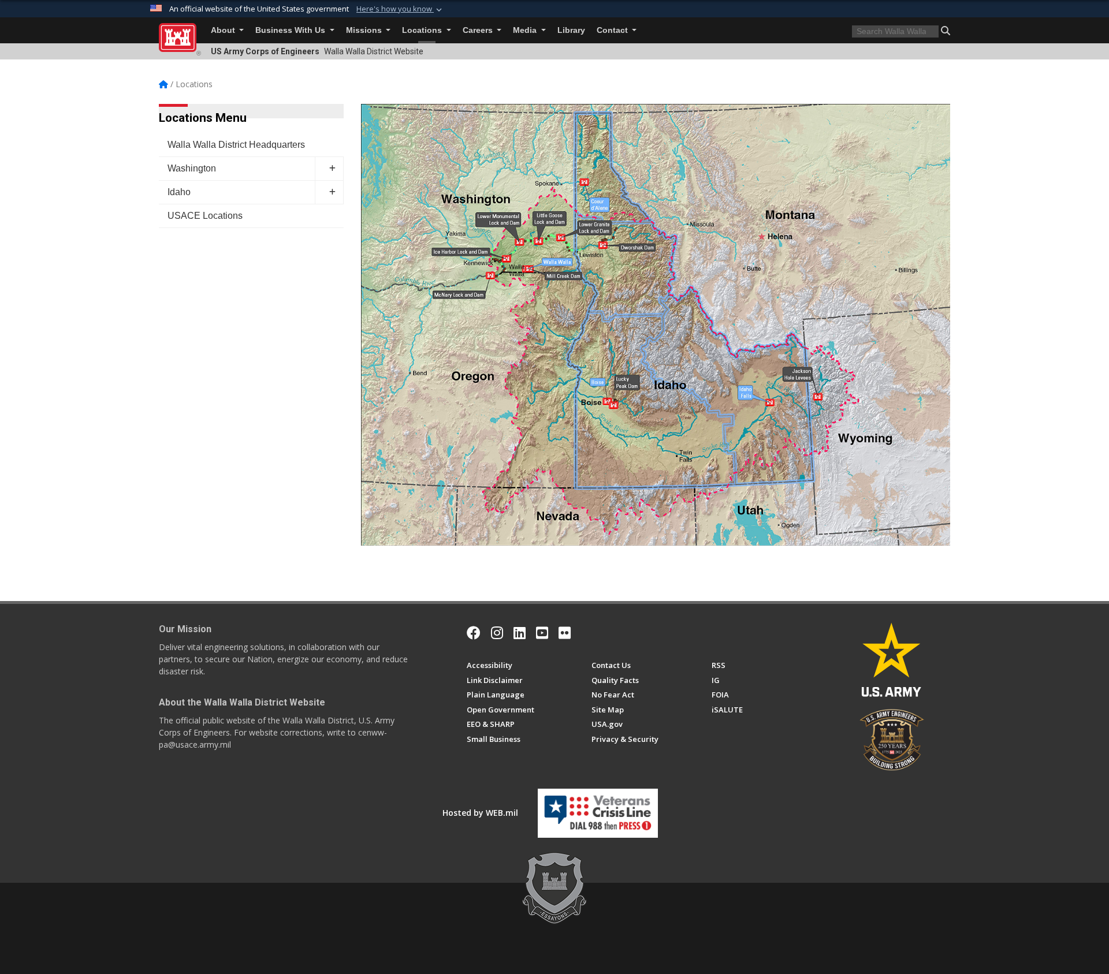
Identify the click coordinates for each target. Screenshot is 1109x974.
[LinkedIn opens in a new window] (519, 632)
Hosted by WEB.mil (480, 812)
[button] (400, 9)
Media (526, 30)
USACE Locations (205, 216)
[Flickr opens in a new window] (565, 632)
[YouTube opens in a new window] (542, 632)
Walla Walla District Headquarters (236, 145)
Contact (613, 30)
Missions (365, 30)
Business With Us (291, 30)
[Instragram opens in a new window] (497, 632)
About (224, 30)
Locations (423, 30)
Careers (479, 30)
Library (571, 30)
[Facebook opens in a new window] (474, 632)
